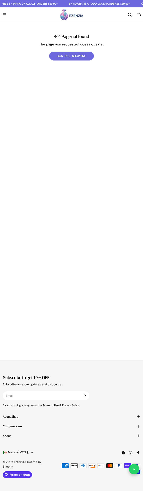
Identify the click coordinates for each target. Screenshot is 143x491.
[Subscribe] (85, 396)
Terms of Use (51, 405)
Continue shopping (71, 56)
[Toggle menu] (4, 14)
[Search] (130, 14)
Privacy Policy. (71, 405)
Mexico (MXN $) (18, 452)
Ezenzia (19, 462)
